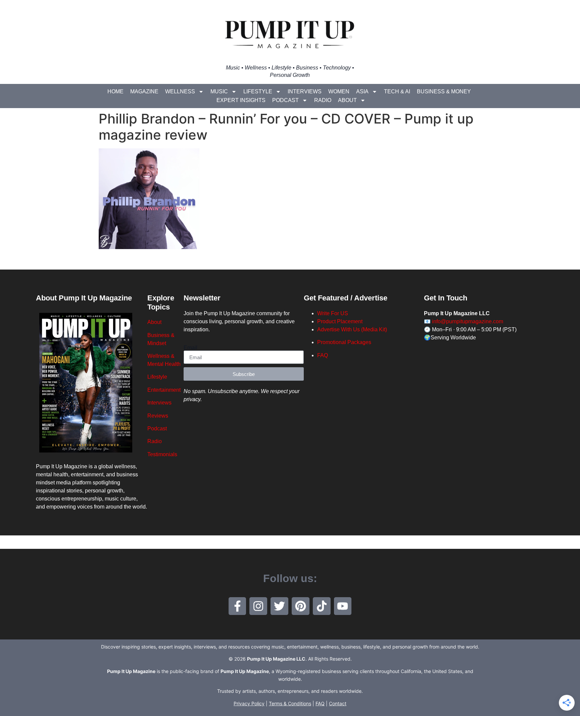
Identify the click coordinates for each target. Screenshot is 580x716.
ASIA (362, 91)
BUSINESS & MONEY (444, 91)
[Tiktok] (322, 606)
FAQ (322, 355)
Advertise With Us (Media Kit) (352, 329)
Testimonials (162, 454)
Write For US (332, 313)
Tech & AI (397, 91)
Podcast (285, 100)
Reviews (157, 416)
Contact (337, 703)
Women (338, 91)
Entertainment (164, 390)
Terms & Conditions (290, 703)
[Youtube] (343, 606)
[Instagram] (258, 606)
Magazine (144, 91)
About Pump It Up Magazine (84, 298)
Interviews (305, 91)
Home (115, 91)
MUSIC (219, 91)
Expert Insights (240, 100)
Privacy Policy (249, 703)
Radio (322, 100)
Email (190, 347)
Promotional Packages (344, 342)
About (347, 100)
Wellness (180, 91)
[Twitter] (279, 606)
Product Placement (339, 321)
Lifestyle (257, 91)
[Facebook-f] (237, 606)
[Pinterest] (300, 606)
